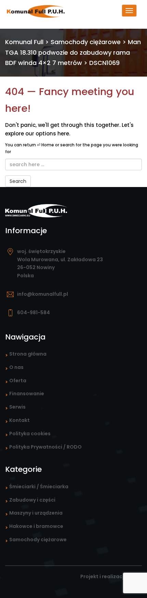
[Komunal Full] (32, 11)
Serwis (17, 406)
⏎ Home (45, 145)
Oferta (17, 380)
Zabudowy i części (32, 499)
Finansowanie (26, 393)
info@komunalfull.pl (42, 294)
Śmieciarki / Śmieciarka (38, 486)
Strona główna (27, 353)
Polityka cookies (30, 433)
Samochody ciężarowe (38, 539)
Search (18, 181)
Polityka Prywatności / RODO (45, 446)
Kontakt (19, 420)
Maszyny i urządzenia (36, 512)
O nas (16, 367)
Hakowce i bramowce (36, 526)
